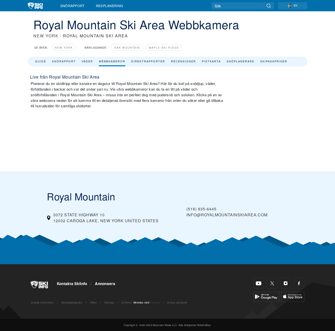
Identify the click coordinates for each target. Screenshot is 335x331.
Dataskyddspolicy (71, 302)
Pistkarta (211, 61)
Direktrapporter (148, 61)
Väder (87, 61)
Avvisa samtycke (177, 302)
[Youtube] (258, 283)
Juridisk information (42, 302)
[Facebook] (299, 283)
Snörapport (72, 5)
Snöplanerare (240, 61)
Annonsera (105, 283)
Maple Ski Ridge (164, 47)
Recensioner (183, 61)
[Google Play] (266, 296)
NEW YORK (46, 36)
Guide (40, 61)
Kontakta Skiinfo (72, 283)
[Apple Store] (292, 296)
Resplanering (109, 5)
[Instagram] (285, 283)
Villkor (93, 302)
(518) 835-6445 (201, 209)
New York (64, 47)
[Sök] (268, 5)
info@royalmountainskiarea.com (227, 215)
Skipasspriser (273, 61)
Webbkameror (112, 61)
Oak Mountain (127, 47)
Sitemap (109, 302)
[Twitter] (272, 283)
